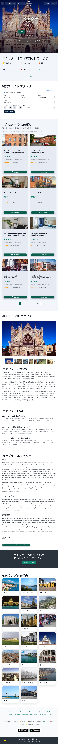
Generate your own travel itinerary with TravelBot (16, 545)
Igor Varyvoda (21, 711)
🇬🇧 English (7, 721)
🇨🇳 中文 (51, 721)
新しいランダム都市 (29, 562)
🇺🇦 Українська (30, 724)
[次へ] (41, 303)
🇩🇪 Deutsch (31, 721)
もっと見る (29, 76)
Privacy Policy (43, 714)
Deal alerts (9, 714)
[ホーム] (29, 3)
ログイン (54, 3)
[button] (53, 321)
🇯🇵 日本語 (21, 724)
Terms (50, 714)
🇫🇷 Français (15, 721)
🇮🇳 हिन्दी (37, 724)
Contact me (29, 711)
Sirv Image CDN (46, 711)
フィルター (31, 31)
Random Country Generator (21, 714)
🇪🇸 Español (23, 721)
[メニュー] (2, 3)
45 (38, 303)
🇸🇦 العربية (45, 721)
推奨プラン (7, 537)
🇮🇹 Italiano (38, 721)
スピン (23, 32)
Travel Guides (34, 714)
